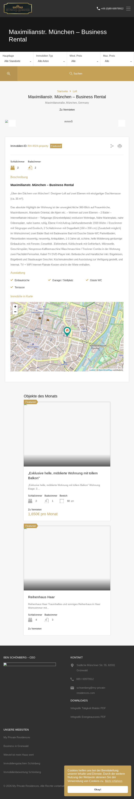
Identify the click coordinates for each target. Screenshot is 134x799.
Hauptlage (8, 55)
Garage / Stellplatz (62, 280)
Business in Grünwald (15, 746)
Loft (75, 91)
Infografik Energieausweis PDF (88, 716)
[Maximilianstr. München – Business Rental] (67, 332)
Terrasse (20, 287)
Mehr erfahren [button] (113, 781)
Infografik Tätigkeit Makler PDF (88, 708)
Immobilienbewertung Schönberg (22, 772)
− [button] (15, 312)
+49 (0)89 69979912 (112, 8)
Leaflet (92, 369)
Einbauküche (22, 280)
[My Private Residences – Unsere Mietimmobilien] (17, 12)
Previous (12, 121)
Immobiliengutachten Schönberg (21, 763)
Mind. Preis (76, 55)
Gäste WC (96, 280)
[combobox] (16, 62)
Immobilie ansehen (67, 453)
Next (121, 121)
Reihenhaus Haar (41, 597)
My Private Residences (16, 737)
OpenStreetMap (105, 369)
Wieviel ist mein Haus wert (18, 754)
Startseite (62, 91)
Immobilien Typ (44, 55)
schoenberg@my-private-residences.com (91, 690)
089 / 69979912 (85, 679)
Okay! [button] (97, 789)
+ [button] (15, 306)
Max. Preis (109, 55)
